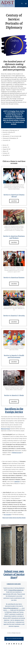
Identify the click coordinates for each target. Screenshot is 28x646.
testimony (17, 481)
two (5, 514)
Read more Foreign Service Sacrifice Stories (14, 517)
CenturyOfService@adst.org (16, 590)
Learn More (14, 201)
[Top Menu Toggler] (25, 3)
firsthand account (16, 452)
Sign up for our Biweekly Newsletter (14, 638)
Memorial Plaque (5, 428)
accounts (8, 514)
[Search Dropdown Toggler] (22, 4)
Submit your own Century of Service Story (14, 574)
